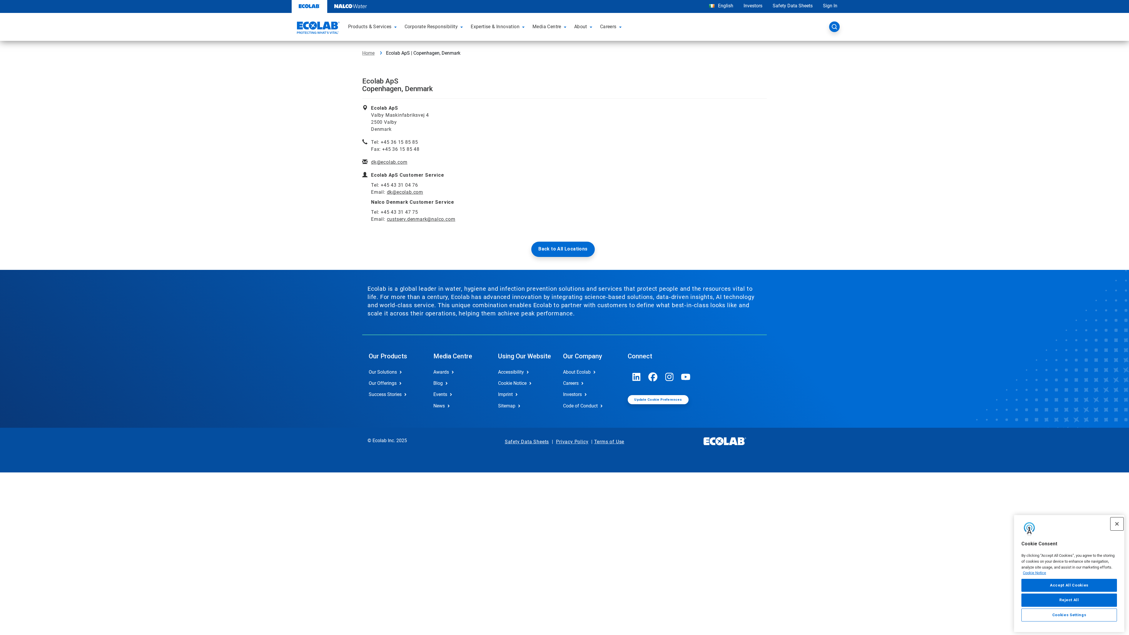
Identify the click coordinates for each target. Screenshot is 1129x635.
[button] (396, 27)
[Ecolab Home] (317, 29)
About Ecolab (577, 372)
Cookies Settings (1069, 615)
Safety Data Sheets (793, 6)
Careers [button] (608, 26)
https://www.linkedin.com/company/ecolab (636, 377)
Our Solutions (383, 372)
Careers (571, 383)
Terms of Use (609, 441)
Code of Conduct (580, 406)
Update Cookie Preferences (658, 400)
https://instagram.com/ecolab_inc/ (669, 377)
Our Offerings (383, 383)
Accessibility (511, 372)
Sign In (830, 6)
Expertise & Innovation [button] (495, 26)
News (439, 406)
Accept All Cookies (1069, 585)
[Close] (1116, 523)
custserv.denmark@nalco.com (421, 219)
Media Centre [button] (546, 26)
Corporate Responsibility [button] (431, 26)
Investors (753, 6)
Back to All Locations (562, 249)
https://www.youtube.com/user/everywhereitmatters (686, 377)
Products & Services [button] (370, 26)
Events (440, 394)
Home (368, 53)
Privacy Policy (572, 441)
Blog (438, 383)
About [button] (580, 26)
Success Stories (385, 394)
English (725, 6)
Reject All (1069, 600)
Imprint (505, 394)
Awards (441, 372)
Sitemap (506, 406)
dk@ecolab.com (389, 162)
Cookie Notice (1034, 573)
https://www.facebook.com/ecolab (653, 377)
